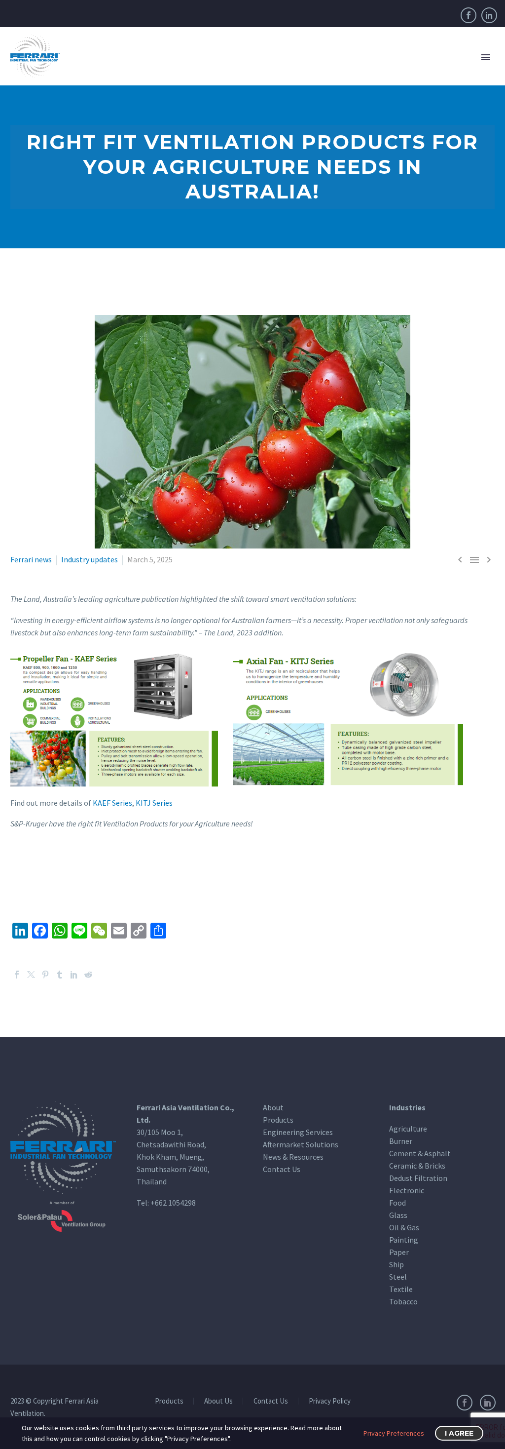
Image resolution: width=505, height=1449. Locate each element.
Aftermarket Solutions (300, 1144)
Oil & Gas (404, 1227)
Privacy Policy (330, 1401)
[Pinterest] (45, 975)
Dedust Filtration (418, 1178)
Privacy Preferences (393, 1433)
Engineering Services (298, 1132)
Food (397, 1203)
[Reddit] (88, 975)
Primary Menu (486, 57)
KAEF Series (112, 803)
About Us (218, 1401)
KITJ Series (154, 803)
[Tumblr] (60, 975)
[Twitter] (31, 975)
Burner (400, 1141)
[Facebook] (468, 15)
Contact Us (281, 1169)
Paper (399, 1252)
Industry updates (89, 559)
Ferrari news (31, 559)
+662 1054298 (173, 1203)
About (273, 1107)
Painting (403, 1240)
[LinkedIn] (489, 15)
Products (278, 1120)
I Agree (459, 1433)
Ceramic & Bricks (417, 1166)
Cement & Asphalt (420, 1153)
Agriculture (408, 1129)
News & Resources (293, 1157)
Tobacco (403, 1301)
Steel (398, 1277)
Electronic (406, 1190)
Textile (401, 1289)
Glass (398, 1215)
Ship (396, 1264)
